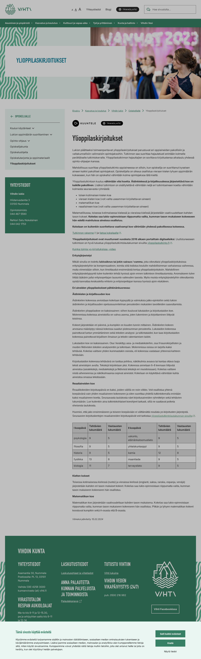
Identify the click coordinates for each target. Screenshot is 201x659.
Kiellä (170, 643)
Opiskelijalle (134, 110)
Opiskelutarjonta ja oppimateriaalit (30, 157)
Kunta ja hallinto (126, 23)
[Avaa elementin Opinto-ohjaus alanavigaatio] (29, 140)
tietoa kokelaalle (109, 232)
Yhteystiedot (93, 9)
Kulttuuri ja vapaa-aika (75, 23)
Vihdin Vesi (147, 23)
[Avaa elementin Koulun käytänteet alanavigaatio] (33, 128)
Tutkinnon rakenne (83, 232)
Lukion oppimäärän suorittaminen (29, 134)
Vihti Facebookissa (165, 609)
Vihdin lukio (117, 110)
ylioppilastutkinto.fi (158, 242)
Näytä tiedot (170, 651)
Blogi (108, 9)
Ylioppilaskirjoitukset (22, 163)
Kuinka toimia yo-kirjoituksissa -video (94, 249)
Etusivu (76, 110)
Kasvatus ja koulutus (46, 23)
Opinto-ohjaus (18, 140)
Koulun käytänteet (20, 128)
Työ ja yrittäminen (102, 23)
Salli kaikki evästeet (170, 633)
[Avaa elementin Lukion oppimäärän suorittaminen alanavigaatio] (51, 134)
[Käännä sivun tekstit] (127, 9)
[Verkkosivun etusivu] (18, 9)
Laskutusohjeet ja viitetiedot (77, 573)
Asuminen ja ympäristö (17, 23)
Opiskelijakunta (19, 146)
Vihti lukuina (111, 573)
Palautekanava (69, 601)
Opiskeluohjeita (19, 152)
